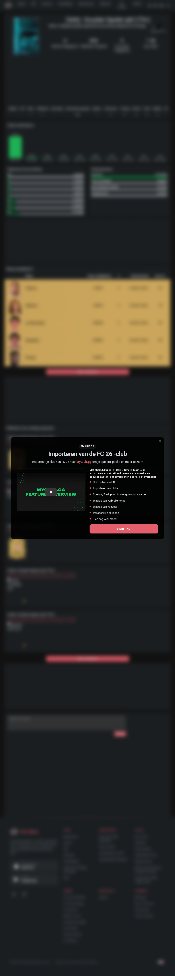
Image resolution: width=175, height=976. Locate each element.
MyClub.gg (84, 462)
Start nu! (124, 528)
